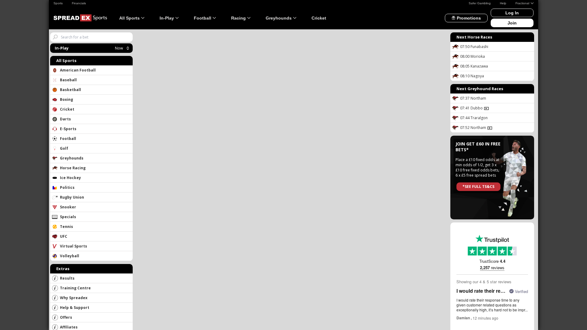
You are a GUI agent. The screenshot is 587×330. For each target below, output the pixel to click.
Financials (79, 3)
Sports (58, 3)
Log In (512, 12)
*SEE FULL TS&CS (478, 186)
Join (512, 22)
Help (503, 3)
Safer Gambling (480, 3)
